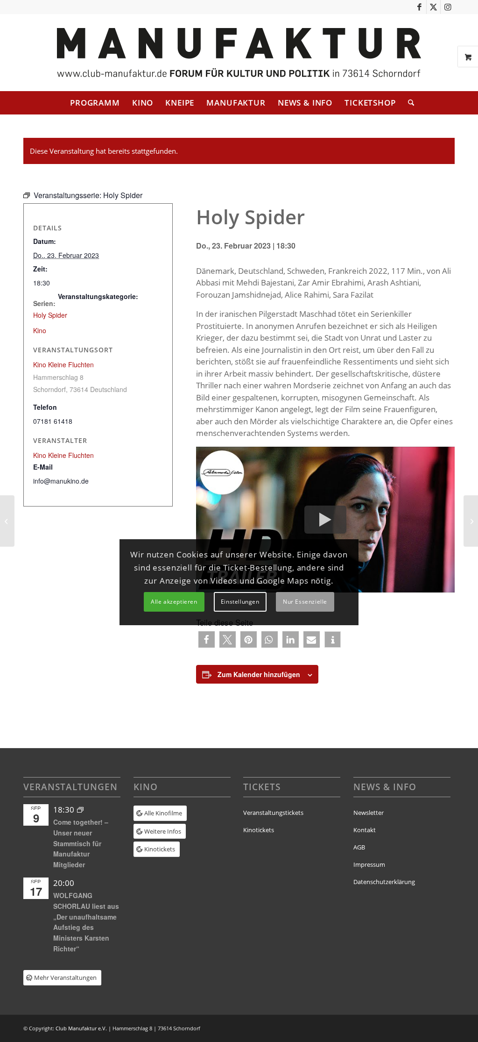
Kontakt (364, 830)
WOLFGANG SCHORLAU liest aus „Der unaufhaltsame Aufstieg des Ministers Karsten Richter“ (86, 922)
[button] (206, 639)
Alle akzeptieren (174, 602)
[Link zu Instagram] (448, 7)
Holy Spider (50, 315)
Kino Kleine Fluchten (63, 364)
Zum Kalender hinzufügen (259, 674)
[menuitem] (95, 102)
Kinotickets (258, 830)
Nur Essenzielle (305, 602)
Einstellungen (240, 602)
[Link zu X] (433, 7)
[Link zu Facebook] (419, 7)
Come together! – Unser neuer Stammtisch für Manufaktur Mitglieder (80, 843)
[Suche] (408, 102)
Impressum (369, 864)
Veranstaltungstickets (273, 812)
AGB (359, 847)
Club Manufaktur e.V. (81, 1028)
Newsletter (368, 812)
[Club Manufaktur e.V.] (239, 52)
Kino (39, 330)
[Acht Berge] (7, 521)
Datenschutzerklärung (384, 882)
